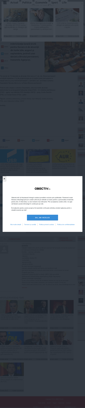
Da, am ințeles (42, 217)
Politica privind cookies (46, 224)
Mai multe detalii (15, 224)
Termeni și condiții (30, 224)
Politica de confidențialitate (66, 224)
